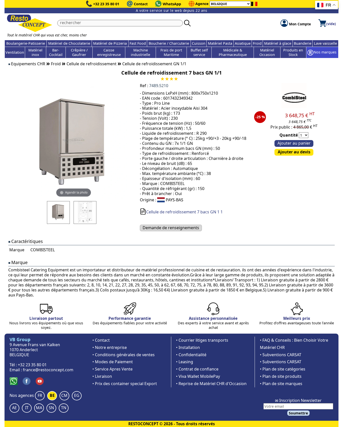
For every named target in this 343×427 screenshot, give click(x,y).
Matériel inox (35, 52)
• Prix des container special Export (124, 383)
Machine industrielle (140, 52)
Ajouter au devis (294, 152)
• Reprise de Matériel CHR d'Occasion (211, 383)
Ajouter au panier (294, 143)
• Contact (101, 340)
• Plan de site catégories (282, 369)
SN (51, 407)
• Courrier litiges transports (202, 340)
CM (64, 395)
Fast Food (138, 43)
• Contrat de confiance (197, 369)
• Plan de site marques (281, 383)
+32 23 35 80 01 (106, 4)
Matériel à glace (277, 43)
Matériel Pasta (220, 43)
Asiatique (243, 43)
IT (27, 407)
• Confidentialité (191, 354)
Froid (257, 43)
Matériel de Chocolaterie (69, 43)
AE (14, 407)
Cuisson (198, 43)
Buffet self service (199, 52)
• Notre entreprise (109, 347)
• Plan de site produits (281, 376)
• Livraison (102, 376)
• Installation (188, 347)
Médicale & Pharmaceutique (233, 52)
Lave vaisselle (325, 43)
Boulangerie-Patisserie (25, 43)
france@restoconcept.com (48, 370)
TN (63, 407)
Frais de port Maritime (171, 52)
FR (40, 395)
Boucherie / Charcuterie (169, 43)
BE (52, 395)
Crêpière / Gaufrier (79, 52)
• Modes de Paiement (112, 361)
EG (76, 395)
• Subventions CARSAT (280, 354)
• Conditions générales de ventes (123, 354)
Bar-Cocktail (56, 52)
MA (39, 407)
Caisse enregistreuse (109, 52)
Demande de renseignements (171, 227)
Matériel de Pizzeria (110, 43)
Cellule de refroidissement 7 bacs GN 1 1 (184, 212)
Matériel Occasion (267, 52)
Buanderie (302, 43)
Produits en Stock (293, 52)
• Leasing (184, 361)
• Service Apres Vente (112, 369)
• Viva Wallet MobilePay (198, 376)
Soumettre (298, 413)
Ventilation (15, 52)
